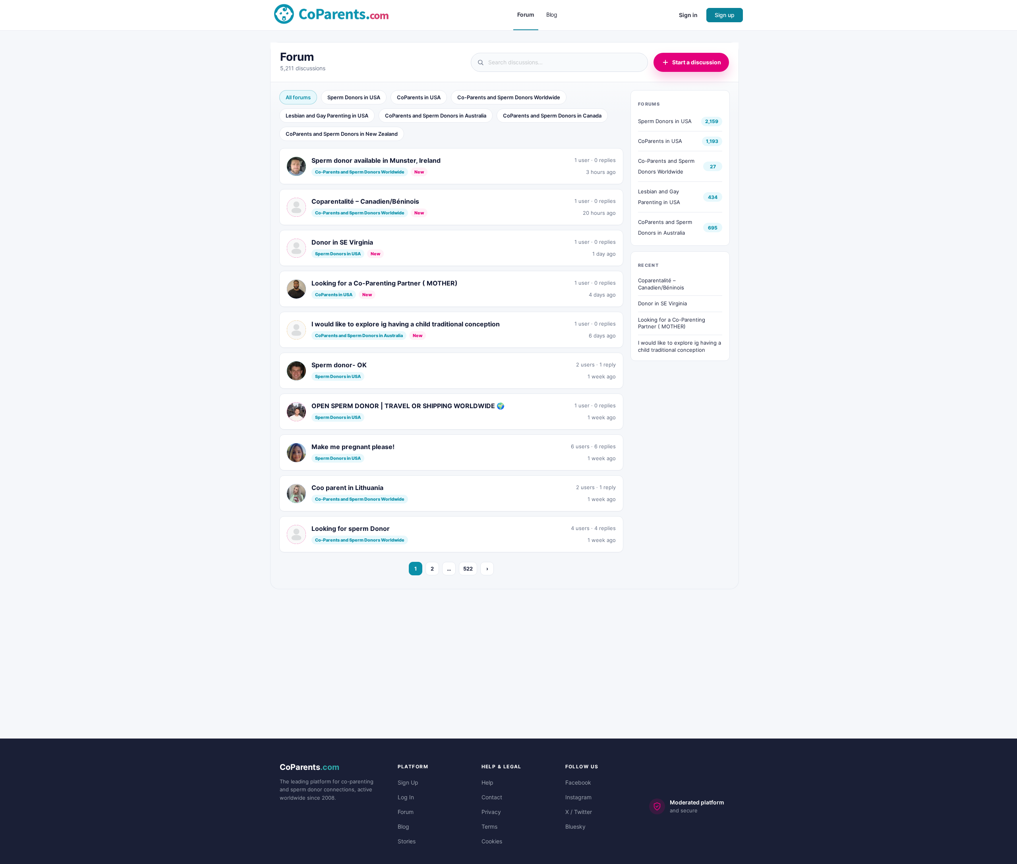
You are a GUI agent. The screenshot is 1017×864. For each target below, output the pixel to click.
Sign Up (408, 782)
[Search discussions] (559, 62)
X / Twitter (578, 811)
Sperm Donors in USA (353, 97)
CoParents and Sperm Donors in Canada (552, 115)
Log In (406, 797)
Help (487, 782)
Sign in (688, 15)
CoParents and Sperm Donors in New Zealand (342, 134)
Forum (406, 811)
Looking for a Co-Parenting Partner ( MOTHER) (671, 323)
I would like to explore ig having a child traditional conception (679, 346)
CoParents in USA (419, 97)
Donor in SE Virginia (662, 303)
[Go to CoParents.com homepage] (331, 14)
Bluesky (575, 826)
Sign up (725, 15)
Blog (403, 826)
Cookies (491, 841)
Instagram (578, 797)
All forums (298, 97)
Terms (489, 826)
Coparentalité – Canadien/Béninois (661, 284)
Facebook (578, 782)
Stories (407, 841)
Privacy (491, 811)
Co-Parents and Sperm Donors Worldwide (508, 97)
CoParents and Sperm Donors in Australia (435, 115)
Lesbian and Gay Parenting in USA (327, 115)
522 (468, 568)
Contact (491, 797)
